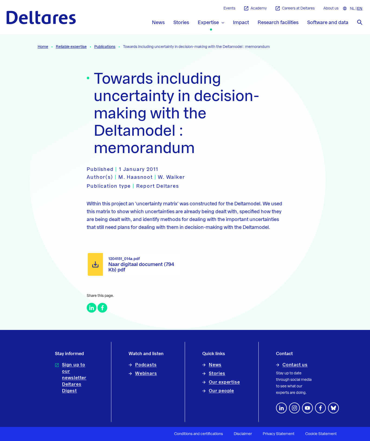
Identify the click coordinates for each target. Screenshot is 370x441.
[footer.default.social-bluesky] (333, 408)
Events (229, 8)
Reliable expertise (71, 47)
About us (331, 8)
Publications (104, 47)
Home (43, 47)
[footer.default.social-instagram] (294, 408)
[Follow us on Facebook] (320, 408)
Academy (259, 8)
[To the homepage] (41, 17)
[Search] (359, 22)
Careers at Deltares (298, 8)
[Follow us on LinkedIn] (281, 408)
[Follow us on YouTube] (307, 408)
